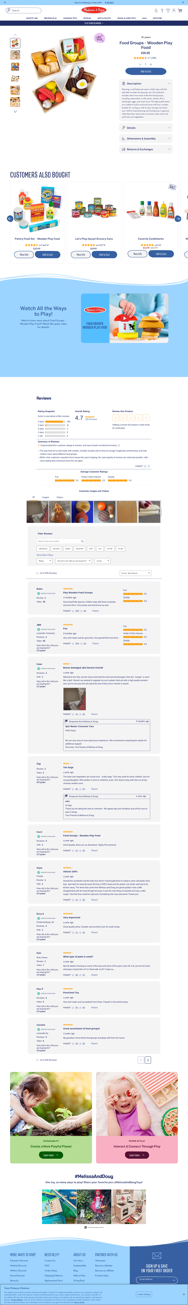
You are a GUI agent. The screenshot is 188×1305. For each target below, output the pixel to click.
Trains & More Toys (126, 18)
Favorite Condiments (151, 238)
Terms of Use (79, 1302)
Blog (75, 1270)
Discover (157, 18)
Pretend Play (50, 18)
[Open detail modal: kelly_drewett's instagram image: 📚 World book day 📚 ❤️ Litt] (94, 1206)
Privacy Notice (17, 1300)
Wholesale (100, 1260)
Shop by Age (32, 18)
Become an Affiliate (104, 1270)
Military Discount (18, 1270)
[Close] (184, 1294)
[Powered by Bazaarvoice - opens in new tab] (94, 1227)
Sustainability (79, 1265)
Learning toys (70, 18)
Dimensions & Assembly (141, 138)
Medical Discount (18, 1265)
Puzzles (87, 18)
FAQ (47, 1265)
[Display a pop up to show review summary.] (47, 245)
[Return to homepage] (94, 10)
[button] (5, 2)
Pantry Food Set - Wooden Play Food (37, 238)
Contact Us (50, 1260)
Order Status (51, 1270)
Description (134, 83)
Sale (144, 18)
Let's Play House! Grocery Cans (94, 238)
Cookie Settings (143, 1294)
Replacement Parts (54, 1280)
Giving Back (79, 1280)
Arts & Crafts (104, 18)
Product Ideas (102, 1275)
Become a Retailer (104, 1265)
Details (109, 3)
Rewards (14, 1280)
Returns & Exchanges (140, 149)
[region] (94, 1294)
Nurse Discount (17, 1275)
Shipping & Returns (54, 1275)
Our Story (78, 1260)
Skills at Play (79, 1275)
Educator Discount (19, 1260)
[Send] (174, 1280)
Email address (146, 1278)
